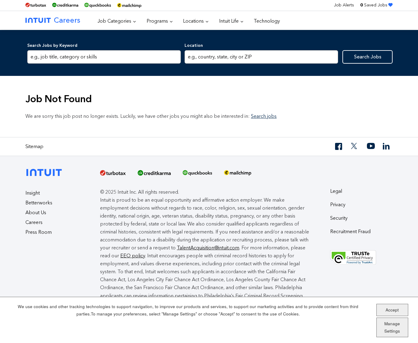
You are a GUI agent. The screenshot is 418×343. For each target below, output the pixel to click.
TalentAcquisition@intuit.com (208, 248)
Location (194, 45)
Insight (32, 193)
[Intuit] (45, 167)
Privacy (337, 204)
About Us (35, 212)
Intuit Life (229, 21)
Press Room (38, 232)
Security (339, 218)
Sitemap (34, 146)
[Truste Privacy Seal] (361, 257)
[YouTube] (371, 146)
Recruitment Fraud (350, 231)
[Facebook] (339, 146)
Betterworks (38, 203)
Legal (336, 191)
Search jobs (264, 116)
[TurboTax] (35, 5)
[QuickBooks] (97, 5)
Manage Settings (392, 327)
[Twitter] (355, 146)
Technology (267, 21)
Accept (392, 309)
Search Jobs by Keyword (52, 45)
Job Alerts (344, 5)
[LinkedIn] (387, 146)
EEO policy (132, 256)
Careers (67, 20)
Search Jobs (367, 57)
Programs (157, 21)
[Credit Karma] (65, 5)
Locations (193, 21)
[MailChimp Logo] (129, 5)
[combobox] (261, 57)
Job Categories (114, 21)
